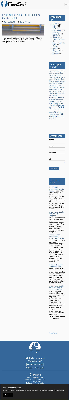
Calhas (55, 46)
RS (14, 22)
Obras (22, 22)
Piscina (55, 25)
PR (50, 106)
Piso (54, 28)
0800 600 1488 (35, 361)
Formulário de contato (35, 364)
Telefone (52, 152)
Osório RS (60, 101)
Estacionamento (58, 39)
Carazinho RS (52, 83)
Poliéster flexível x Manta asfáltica (56, 266)
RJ (60, 107)
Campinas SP (52, 79)
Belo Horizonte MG (56, 74)
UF (50, 159)
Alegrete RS (51, 71)
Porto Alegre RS (56, 103)
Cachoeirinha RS (60, 77)
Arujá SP (63, 71)
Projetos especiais (56, 33)
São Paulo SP (56, 115)
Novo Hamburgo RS (54, 96)
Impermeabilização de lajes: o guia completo (56, 214)
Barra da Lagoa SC (55, 73)
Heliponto (56, 50)
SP (58, 111)
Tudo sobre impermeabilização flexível (56, 189)
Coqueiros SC (58, 85)
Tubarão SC (53, 118)
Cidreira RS (51, 85)
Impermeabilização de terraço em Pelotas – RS (21, 16)
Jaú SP (55, 91)
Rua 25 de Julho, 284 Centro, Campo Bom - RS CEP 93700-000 (34, 379)
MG (58, 93)
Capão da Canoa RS (60, 81)
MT (61, 93)
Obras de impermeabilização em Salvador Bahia (56, 99)
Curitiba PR (53, 87)
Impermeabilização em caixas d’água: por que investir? (56, 288)
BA (50, 73)
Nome (51, 140)
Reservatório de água (58, 44)
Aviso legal (53, 333)
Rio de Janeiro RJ (57, 106)
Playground (56, 30)
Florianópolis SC (53, 89)
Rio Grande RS (54, 108)
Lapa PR (59, 91)
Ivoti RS (52, 91)
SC (55, 112)
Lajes (54, 27)
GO (59, 89)
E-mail (51, 146)
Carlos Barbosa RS (60, 83)
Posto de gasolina (55, 53)
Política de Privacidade (35, 368)
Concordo (8, 395)
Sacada (55, 48)
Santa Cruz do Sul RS (54, 110)
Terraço (28, 22)
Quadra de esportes (56, 37)
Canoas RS (53, 81)
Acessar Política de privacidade (56, 390)
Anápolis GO (58, 71)
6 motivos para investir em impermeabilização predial (56, 237)
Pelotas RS (8, 22)
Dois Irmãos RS (60, 87)
